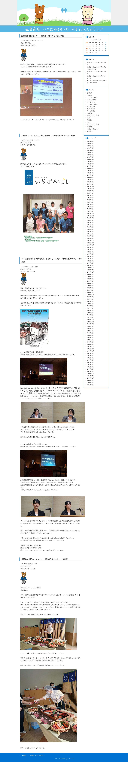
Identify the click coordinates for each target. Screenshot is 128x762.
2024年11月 (90, 161)
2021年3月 (90, 261)
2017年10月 (90, 351)
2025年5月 (90, 148)
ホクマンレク (91, 106)
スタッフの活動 (91, 99)
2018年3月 (90, 340)
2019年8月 (90, 303)
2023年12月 (90, 186)
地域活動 (89, 113)
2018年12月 (90, 319)
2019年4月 (90, 313)
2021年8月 (90, 249)
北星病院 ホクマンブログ (36, 755)
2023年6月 (90, 200)
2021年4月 (90, 258)
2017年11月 (90, 349)
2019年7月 (90, 306)
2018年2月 (90, 342)
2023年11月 (90, 188)
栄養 (88, 118)
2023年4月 (90, 204)
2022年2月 (90, 236)
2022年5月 (90, 229)
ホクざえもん (91, 102)
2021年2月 (90, 263)
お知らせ (89, 93)
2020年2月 (90, 290)
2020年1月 (90, 292)
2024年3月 (90, 179)
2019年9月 (90, 301)
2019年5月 (90, 310)
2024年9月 (90, 166)
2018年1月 (90, 344)
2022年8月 (90, 222)
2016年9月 (90, 380)
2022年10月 (90, 218)
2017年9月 (90, 353)
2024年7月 (90, 170)
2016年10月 (90, 378)
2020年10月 (90, 272)
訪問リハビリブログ (93, 124)
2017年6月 (90, 360)
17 (96, 49)
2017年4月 (90, 364)
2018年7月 (90, 331)
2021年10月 (90, 245)
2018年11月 (90, 322)
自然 (88, 122)
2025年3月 (90, 152)
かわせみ (89, 95)
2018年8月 (90, 328)
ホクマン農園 (91, 108)
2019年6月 (90, 308)
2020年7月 (90, 279)
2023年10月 (90, 191)
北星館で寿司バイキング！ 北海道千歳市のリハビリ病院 (44, 559)
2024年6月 (90, 173)
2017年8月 (90, 355)
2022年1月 (90, 238)
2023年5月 (90, 202)
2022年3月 (90, 234)
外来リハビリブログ (93, 115)
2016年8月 (90, 382)
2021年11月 (90, 243)
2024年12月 (90, 159)
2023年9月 (90, 193)
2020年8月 (90, 276)
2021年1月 (90, 265)
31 (96, 52)
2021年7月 (90, 252)
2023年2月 (90, 209)
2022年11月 (90, 216)
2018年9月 (90, 326)
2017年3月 (90, 367)
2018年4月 (90, 337)
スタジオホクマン (92, 97)
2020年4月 (90, 285)
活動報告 (89, 120)
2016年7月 (90, 385)
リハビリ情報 (91, 111)
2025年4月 (90, 150)
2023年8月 (90, 195)
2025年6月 (90, 146)
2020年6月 (90, 281)
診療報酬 (89, 127)
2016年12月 (90, 373)
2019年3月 (90, 315)
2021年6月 (90, 254)
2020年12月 (90, 267)
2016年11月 (90, 376)
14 (87, 49)
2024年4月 (90, 177)
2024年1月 (90, 184)
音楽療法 (89, 131)
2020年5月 (90, 283)
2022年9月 (90, 220)
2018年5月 (90, 335)
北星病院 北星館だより (64, 16)
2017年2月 (90, 369)
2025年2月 (90, 155)
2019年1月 (90, 317)
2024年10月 (90, 164)
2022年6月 (90, 227)
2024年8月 (90, 168)
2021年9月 (90, 247)
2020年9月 (90, 274)
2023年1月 (90, 211)
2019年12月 (90, 294)
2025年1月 (90, 157)
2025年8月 (90, 141)
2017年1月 (90, 371)
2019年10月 (90, 299)
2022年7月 (90, 225)
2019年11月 (90, 297)
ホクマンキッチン (92, 104)
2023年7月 (90, 197)
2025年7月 (90, 143)
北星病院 (24, 755)
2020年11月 (90, 270)
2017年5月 (90, 362)
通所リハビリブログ (93, 129)
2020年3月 (90, 288)
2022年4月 (90, 231)
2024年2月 (90, 182)
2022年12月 (90, 213)
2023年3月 (90, 207)
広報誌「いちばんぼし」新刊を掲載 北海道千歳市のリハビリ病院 (48, 135)
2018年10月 (90, 324)
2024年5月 (90, 175)
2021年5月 (90, 256)
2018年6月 (90, 333)
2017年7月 (90, 358)
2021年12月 (90, 240)
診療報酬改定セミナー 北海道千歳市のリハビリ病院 (42, 36)
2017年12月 (90, 346)
